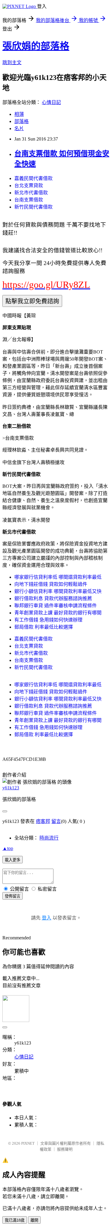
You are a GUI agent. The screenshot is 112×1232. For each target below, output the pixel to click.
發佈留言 (12, 896)
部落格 (21, 121)
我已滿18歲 (14, 1220)
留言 (56, 821)
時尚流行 (49, 837)
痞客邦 (43, 821)
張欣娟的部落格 (35, 46)
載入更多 (12, 860)
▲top (7, 848)
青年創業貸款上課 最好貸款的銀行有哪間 (58, 612)
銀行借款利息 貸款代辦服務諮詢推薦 (53, 598)
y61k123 (10, 787)
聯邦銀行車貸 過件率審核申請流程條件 (55, 605)
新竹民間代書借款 (33, 206)
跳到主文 (12, 62)
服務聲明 (65, 1149)
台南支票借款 (28, 199)
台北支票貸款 (28, 185)
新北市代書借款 (31, 192)
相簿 (19, 114)
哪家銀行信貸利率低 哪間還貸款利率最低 (58, 577)
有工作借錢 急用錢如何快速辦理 (48, 619)
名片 (19, 128)
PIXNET (28, 1143)
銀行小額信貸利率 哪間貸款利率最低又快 (58, 591)
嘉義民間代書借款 (33, 178)
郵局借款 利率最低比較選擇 (43, 627)
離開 (34, 1220)
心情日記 (51, 102)
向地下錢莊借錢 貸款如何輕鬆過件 (50, 584)
